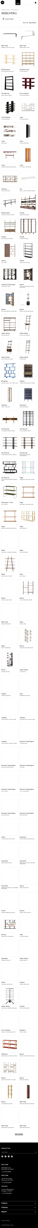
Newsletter (5, 1148)
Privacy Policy (5, 1220)
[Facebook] (5, 1156)
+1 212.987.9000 (6, 1171)
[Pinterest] (12, 1156)
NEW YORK (5, 1164)
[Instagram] (2, 1156)
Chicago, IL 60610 (6, 1191)
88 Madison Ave (6, 1167)
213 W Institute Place (7, 1189)
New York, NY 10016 (7, 1169)
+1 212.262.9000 (6, 1182)
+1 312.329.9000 (6, 1193)
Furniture (5, 10)
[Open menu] (2, 2)
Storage (14, 10)
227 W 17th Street (6, 1178)
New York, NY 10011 (7, 1180)
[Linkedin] (9, 1156)
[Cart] (35, 2)
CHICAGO (4, 1186)
